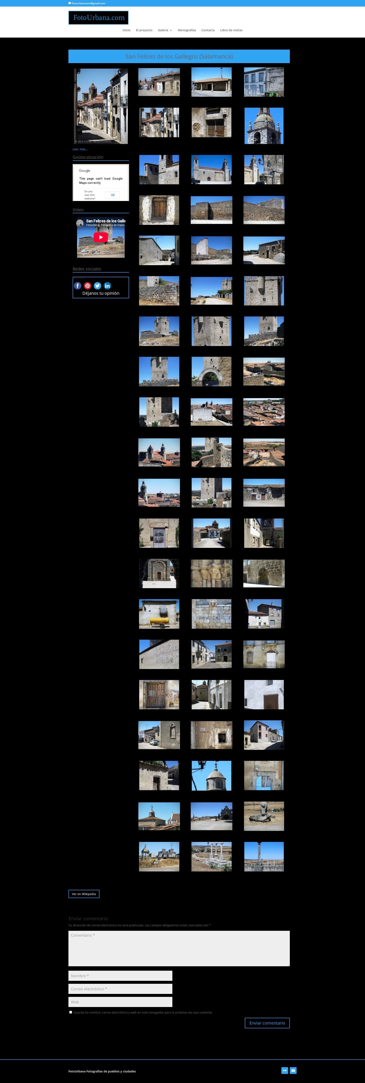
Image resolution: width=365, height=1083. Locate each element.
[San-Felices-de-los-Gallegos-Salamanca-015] (264, 250)
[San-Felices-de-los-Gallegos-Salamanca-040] (159, 614)
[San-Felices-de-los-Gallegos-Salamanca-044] (211, 654)
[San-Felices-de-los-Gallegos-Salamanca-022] (159, 371)
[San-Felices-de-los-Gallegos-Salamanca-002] (211, 82)
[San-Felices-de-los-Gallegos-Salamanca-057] (264, 816)
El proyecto (144, 30)
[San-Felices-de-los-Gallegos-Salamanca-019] (159, 331)
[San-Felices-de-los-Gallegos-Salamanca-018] (264, 291)
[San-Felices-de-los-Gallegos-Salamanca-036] (264, 533)
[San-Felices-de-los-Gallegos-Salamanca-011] (211, 210)
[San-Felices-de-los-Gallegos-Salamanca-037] (159, 573)
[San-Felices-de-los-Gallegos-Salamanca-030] (264, 452)
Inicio (127, 30)
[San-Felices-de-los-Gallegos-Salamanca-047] (211, 695)
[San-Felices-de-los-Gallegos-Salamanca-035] (211, 533)
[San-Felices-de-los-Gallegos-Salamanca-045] (264, 654)
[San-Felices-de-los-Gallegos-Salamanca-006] (264, 126)
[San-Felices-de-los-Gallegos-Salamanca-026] (211, 412)
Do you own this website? (89, 195)
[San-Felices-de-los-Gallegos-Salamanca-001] (159, 82)
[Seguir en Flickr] (284, 1070)
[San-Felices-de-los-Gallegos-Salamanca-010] (159, 210)
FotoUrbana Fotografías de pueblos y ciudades (102, 1071)
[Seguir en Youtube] (293, 1070)
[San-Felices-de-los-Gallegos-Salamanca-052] (159, 775)
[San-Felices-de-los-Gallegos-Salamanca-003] (264, 82)
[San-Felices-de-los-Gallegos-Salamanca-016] (159, 291)
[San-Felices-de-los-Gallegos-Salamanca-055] (159, 816)
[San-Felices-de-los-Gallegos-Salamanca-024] (264, 371)
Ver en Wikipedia (84, 894)
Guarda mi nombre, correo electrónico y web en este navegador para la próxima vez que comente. (143, 1012)
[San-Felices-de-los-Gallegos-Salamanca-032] (211, 493)
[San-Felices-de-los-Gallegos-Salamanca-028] (159, 452)
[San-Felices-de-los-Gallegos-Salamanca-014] (211, 250)
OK (113, 195)
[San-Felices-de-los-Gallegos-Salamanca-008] (211, 170)
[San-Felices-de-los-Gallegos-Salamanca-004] (159, 122)
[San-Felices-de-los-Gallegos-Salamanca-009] (264, 170)
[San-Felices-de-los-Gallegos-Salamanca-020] (211, 331)
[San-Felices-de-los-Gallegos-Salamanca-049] (159, 735)
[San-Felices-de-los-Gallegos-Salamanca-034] (159, 533)
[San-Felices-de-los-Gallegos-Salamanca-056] (211, 816)
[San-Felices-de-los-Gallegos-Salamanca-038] (211, 573)
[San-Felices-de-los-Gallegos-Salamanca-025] (159, 412)
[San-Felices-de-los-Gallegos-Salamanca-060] (264, 856)
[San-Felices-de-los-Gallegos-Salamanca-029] (211, 452)
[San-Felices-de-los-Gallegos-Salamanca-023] (211, 371)
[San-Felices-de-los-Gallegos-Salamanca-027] (264, 412)
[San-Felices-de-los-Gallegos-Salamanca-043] (159, 654)
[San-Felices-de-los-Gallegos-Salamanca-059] (211, 856)
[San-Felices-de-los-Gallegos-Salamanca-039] (264, 573)
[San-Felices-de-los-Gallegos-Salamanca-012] (264, 210)
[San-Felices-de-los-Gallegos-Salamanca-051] (264, 735)
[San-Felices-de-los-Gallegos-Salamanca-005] (211, 122)
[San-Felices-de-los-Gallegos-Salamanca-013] (159, 250)
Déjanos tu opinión (100, 293)
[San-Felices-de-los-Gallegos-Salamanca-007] (159, 170)
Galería (163, 30)
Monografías (187, 30)
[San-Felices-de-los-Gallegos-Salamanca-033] (264, 493)
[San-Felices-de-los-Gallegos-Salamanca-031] (159, 493)
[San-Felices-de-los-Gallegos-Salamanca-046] (159, 695)
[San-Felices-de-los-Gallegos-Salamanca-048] (264, 695)
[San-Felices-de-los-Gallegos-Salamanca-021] (264, 331)
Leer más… (80, 149)
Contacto (208, 30)
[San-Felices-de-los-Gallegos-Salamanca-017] (211, 291)
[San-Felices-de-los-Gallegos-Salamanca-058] (159, 856)
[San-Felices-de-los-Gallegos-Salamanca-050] (211, 735)
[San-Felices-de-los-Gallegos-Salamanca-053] (211, 776)
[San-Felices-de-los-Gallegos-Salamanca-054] (264, 775)
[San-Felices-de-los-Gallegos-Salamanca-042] (264, 614)
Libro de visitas (231, 30)
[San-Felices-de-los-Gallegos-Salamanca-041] (211, 614)
